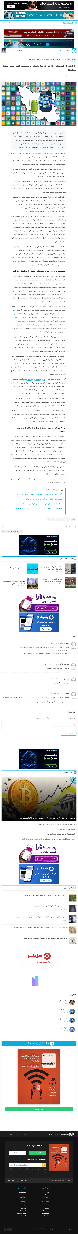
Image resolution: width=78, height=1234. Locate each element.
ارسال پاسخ (73, 648)
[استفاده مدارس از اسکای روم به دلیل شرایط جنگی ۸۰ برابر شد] (70, 574)
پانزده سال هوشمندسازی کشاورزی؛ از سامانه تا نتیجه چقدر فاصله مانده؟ (45, 895)
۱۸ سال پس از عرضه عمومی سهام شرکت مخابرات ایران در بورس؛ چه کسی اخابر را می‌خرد (40, 917)
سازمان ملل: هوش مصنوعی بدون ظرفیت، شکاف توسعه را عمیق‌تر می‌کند (45, 938)
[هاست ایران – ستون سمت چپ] (39, 545)
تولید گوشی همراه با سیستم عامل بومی (25, 325)
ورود (16, 23)
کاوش (47, 1197)
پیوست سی (23, 1195)
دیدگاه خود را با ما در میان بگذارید (41, 718)
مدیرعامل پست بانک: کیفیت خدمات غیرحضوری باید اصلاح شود (13, 582)
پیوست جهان (46, 1221)
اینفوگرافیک (23, 1197)
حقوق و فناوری (45, 1216)
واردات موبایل (51, 519)
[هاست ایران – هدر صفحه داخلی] (39, 43)
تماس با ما (23, 1208)
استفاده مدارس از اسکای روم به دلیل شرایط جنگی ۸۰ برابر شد (51, 568)
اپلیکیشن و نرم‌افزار (64, 50)
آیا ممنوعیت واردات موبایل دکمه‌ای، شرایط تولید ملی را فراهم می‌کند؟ (38, 494)
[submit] (44, 1165)
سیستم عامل (65, 519)
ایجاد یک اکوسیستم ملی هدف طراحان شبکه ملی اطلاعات (42, 504)
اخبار (69, 59)
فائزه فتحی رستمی (15, 51)
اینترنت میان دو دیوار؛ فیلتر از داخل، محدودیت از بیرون (51, 906)
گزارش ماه (47, 1208)
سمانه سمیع (64, 1019)
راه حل (47, 1218)
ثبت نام (8, 23)
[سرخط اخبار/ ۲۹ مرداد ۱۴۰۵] (32, 574)
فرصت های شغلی (21, 1213)
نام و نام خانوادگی (72, 718)
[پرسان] (39, 33)
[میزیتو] (39, 959)
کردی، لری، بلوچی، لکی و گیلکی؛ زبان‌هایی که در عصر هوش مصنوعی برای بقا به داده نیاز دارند (40, 927)
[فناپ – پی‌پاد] (39, 622)
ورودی (47, 1206)
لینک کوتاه (7, 531)
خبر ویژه (74, 519)
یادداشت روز (46, 1195)
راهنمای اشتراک (22, 1211)
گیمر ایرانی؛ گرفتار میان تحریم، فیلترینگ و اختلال (60, 834)
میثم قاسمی (64, 1028)
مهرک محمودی (63, 1001)
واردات (58, 519)
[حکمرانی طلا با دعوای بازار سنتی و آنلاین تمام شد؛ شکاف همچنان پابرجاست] (70, 588)
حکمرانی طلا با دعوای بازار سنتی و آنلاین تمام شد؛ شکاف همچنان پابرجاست (52, 581)
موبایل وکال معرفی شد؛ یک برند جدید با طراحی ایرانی (44, 499)
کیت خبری (23, 1216)
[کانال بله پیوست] (39, 15)
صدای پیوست (22, 1192)
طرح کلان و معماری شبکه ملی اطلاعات (37, 153)
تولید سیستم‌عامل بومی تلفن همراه (34, 379)
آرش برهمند (64, 1010)
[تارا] (39, 602)
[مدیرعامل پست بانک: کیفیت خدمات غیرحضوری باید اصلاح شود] (32, 589)
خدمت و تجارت (45, 1213)
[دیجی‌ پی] (39, 5)
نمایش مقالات (17, 1153)
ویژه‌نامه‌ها (23, 1206)
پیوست (74, 59)
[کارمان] (39, 981)
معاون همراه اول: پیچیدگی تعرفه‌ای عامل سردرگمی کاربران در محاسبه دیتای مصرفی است (48, 839)
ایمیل (75, 725)
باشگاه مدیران (46, 1211)
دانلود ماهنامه (37, 1153)
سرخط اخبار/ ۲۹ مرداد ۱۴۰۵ (16, 568)
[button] (76, 23)
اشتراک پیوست (39, 1109)
